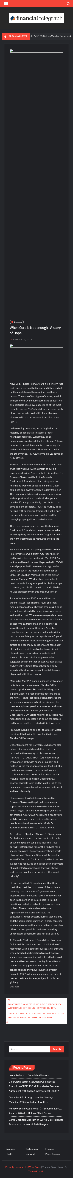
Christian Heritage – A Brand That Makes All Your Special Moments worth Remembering (36, 1015)
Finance (49, 1148)
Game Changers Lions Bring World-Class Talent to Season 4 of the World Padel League (36, 1122)
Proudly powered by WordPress (23, 1167)
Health (9, 1154)
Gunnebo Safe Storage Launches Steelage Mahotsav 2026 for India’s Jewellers (31, 1099)
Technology (32, 1148)
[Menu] (5, 3)
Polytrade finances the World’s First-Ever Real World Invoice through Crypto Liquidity (35, 1006)
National (30, 1154)
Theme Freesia (36, 1171)
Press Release (52, 1154)
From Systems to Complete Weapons (29, 1075)
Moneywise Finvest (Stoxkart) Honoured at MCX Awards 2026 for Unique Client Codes (35, 1111)
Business (18, 322)
